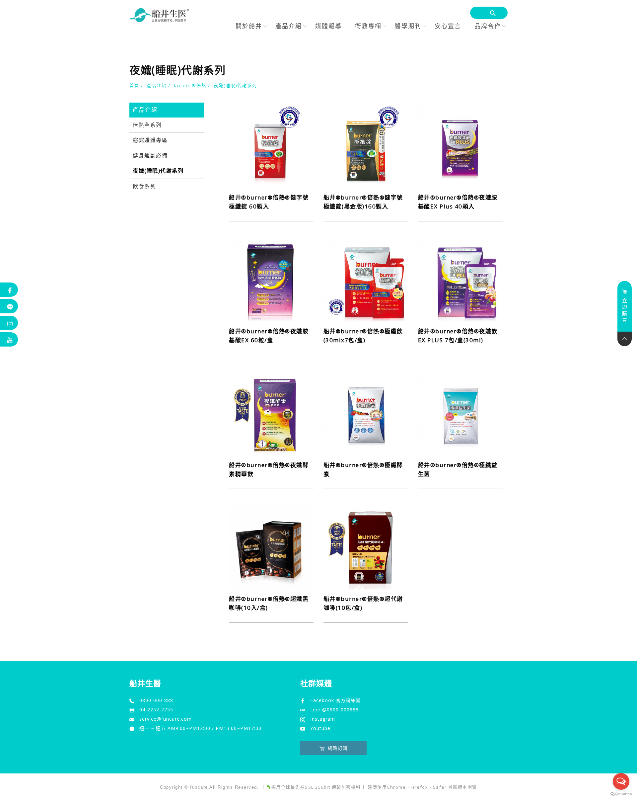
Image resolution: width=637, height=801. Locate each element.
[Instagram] (9, 322)
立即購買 (624, 310)
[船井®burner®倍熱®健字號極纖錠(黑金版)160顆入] (365, 145)
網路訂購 (338, 748)
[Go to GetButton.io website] (621, 794)
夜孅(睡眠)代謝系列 (235, 85)
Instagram (322, 719)
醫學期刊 (408, 26)
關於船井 (249, 26)
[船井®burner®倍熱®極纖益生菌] (460, 412)
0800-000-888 (156, 700)
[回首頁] (159, 15)
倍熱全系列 (147, 125)
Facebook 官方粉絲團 (335, 700)
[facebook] (9, 289)
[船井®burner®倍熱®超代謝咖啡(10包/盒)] (365, 546)
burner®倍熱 (190, 85)
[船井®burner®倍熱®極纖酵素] (365, 412)
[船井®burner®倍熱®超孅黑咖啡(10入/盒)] (271, 546)
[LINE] (9, 306)
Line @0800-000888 (334, 709)
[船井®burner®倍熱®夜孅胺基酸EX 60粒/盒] (271, 279)
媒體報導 (328, 26)
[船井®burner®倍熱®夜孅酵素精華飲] (271, 412)
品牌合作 (487, 26)
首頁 (134, 85)
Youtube (320, 728)
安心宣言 (448, 26)
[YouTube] (9, 339)
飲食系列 (144, 186)
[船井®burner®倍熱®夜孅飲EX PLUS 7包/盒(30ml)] (460, 279)
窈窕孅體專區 (150, 140)
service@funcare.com (165, 719)
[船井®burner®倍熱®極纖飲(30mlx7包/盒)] (365, 279)
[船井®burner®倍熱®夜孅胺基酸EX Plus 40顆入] (460, 145)
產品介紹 (288, 26)
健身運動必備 (150, 155)
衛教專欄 (368, 26)
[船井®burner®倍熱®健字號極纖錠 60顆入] (271, 145)
